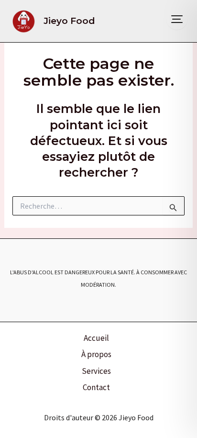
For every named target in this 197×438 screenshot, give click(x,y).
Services (96, 371)
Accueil (96, 338)
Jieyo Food (69, 20)
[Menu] (176, 19)
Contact (96, 387)
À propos (96, 354)
